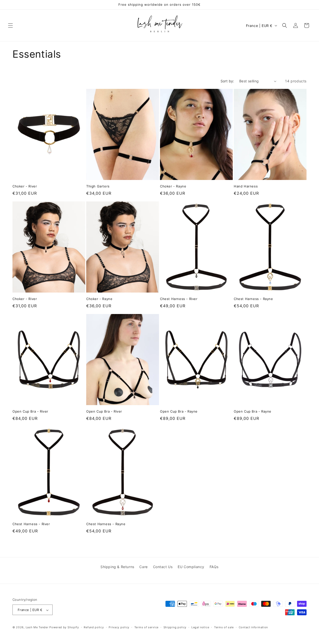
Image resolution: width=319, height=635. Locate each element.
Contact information (253, 627)
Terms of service (146, 627)
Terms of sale (224, 627)
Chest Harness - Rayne (253, 299)
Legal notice (200, 627)
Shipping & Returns (117, 567)
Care (143, 567)
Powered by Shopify (64, 627)
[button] (10, 25)
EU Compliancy (191, 567)
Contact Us (163, 567)
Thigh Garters (98, 186)
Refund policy (94, 627)
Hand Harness (246, 186)
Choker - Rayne (173, 186)
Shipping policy (175, 627)
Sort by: (227, 81)
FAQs (214, 567)
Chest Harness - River (179, 299)
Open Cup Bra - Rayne (179, 411)
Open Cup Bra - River (30, 411)
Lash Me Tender (37, 627)
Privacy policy (119, 627)
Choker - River (24, 186)
